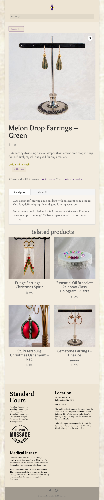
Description (19, 192)
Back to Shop (16, 29)
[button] (90, 38)
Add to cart (19, 169)
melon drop (77, 178)
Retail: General (48, 178)
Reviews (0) (41, 192)
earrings (67, 178)
